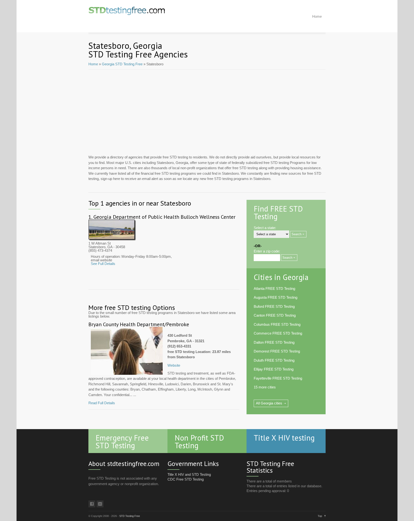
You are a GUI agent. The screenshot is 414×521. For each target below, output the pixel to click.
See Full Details (103, 264)
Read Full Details (101, 403)
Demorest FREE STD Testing (277, 351)
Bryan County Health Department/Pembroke (138, 324)
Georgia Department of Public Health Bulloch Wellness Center (164, 216)
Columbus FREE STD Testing (277, 324)
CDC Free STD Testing (185, 479)
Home (317, 16)
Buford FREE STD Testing (274, 306)
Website (173, 365)
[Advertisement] (207, 110)
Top (320, 516)
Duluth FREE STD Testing (274, 360)
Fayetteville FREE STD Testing (278, 378)
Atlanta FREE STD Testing (274, 288)
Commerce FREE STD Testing (278, 333)
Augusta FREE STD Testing (275, 297)
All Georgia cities (269, 403)
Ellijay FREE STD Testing (273, 369)
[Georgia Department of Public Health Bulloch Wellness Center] (112, 240)
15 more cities (265, 387)
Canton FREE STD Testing (275, 315)
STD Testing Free (129, 516)
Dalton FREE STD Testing (274, 342)
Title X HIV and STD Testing (189, 474)
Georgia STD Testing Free (122, 64)
